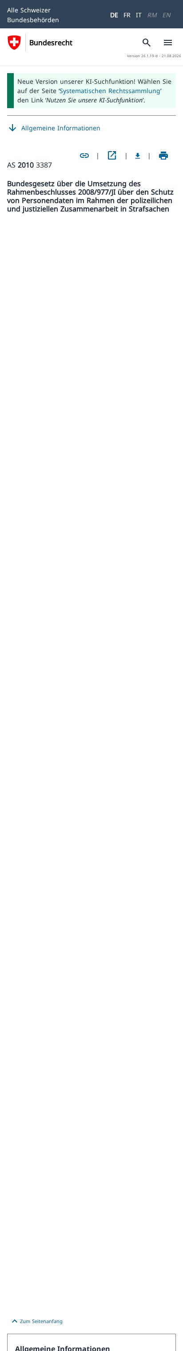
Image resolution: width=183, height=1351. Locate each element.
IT (139, 15)
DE (114, 15)
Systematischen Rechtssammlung (110, 90)
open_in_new (112, 155)
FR (127, 15)
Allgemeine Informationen (53, 128)
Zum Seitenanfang (36, 1321)
